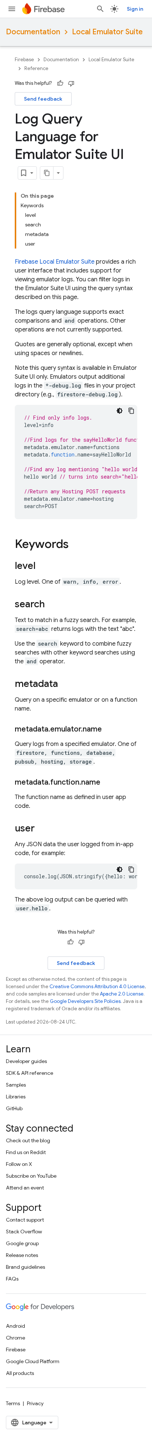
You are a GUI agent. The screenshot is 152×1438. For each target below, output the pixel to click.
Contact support (25, 1219)
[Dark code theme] (119, 411)
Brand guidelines (25, 1267)
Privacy (35, 1403)
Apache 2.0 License (122, 994)
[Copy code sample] (131, 411)
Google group (22, 1243)
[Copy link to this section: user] (42, 828)
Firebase (24, 59)
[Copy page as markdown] (46, 173)
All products (20, 1373)
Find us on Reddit (26, 1152)
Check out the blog (28, 1140)
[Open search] (100, 8)
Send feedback (43, 98)
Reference (36, 68)
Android (15, 1326)
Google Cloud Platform (32, 1361)
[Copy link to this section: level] (42, 566)
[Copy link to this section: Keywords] (76, 545)
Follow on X (19, 1164)
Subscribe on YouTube (31, 1176)
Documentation (33, 32)
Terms (13, 1403)
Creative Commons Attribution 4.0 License (97, 986)
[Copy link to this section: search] (52, 604)
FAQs (12, 1278)
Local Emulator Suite (107, 32)
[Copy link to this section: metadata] (65, 684)
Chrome (15, 1337)
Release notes (22, 1255)
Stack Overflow (24, 1231)
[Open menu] (11, 9)
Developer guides (26, 1061)
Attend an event (25, 1187)
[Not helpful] (71, 83)
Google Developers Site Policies (85, 1001)
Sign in (135, 9)
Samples (16, 1084)
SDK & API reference (29, 1073)
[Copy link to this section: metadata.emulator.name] (109, 729)
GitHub (14, 1108)
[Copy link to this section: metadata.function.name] (107, 782)
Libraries (15, 1096)
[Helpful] (60, 83)
